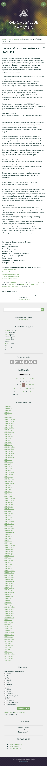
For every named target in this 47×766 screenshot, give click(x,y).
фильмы (13, 282)
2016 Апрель (8, 537)
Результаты (8, 712)
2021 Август (8, 652)
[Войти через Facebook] (21, 362)
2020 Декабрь (9, 639)
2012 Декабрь (9, 453)
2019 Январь (8, 590)
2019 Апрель (8, 596)
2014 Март (8, 485)
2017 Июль (8, 566)
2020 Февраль (9, 618)
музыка (7, 335)
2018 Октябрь (9, 584)
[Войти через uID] (12, 362)
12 (30, 385)
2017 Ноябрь (8, 575)
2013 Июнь (8, 466)
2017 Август (8, 569)
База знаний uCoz (15, 749)
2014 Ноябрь (8, 502)
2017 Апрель (8, 560)
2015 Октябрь (9, 524)
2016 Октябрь (9, 547)
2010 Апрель (8, 409)
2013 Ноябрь (8, 477)
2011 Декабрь (9, 428)
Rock (8, 676)
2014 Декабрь (9, 505)
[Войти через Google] (30, 362)
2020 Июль (8, 628)
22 (17, 391)
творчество (33, 284)
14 (14, 388)
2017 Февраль (9, 556)
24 (23, 391)
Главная (4, 39)
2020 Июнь (8, 626)
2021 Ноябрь (8, 658)
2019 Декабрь (9, 613)
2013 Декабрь (9, 479)
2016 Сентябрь (9, 545)
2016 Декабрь (9, 551)
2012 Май (7, 438)
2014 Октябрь (9, 500)
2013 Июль (8, 468)
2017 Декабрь (9, 577)
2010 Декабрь (9, 423)
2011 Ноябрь (8, 426)
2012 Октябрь (9, 449)
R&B (8, 698)
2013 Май (7, 464)
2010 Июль (8, 415)
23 (20, 391)
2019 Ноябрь (8, 611)
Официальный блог (15, 744)
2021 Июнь (8, 650)
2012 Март (8, 434)
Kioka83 (11, 284)
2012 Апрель (8, 436)
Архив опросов (19, 712)
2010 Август (8, 417)
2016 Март (8, 534)
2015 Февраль (9, 509)
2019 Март (8, 594)
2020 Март (8, 620)
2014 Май (7, 490)
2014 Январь (8, 481)
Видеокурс (24, 284)
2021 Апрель (8, 645)
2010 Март (8, 406)
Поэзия (7, 348)
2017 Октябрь (9, 573)
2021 (10, 39)
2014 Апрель (8, 487)
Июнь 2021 (23, 374)
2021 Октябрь (9, 656)
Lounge (9, 691)
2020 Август (8, 630)
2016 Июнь (8, 541)
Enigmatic (10, 693)
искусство (14, 287)
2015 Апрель (8, 513)
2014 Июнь (8, 492)
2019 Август (8, 605)
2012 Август (8, 445)
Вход (28, 299)
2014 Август (8, 496)
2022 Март (8, 660)
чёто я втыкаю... (12, 704)
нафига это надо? (12, 702)
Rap (8, 682)
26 (30, 391)
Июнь (16, 39)
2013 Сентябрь (9, 473)
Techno (9, 673)
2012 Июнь (8, 440)
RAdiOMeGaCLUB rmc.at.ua (23, 25)
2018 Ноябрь (8, 586)
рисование (6, 287)
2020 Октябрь (9, 635)
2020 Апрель (8, 622)
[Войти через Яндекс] (26, 362)
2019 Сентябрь (9, 607)
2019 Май (7, 598)
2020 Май (7, 624)
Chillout (9, 689)
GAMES (7, 343)
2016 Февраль (9, 532)
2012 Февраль (9, 432)
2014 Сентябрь (9, 498)
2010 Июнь (8, 413)
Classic (9, 680)
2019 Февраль (9, 592)
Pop (8, 678)
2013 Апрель (8, 462)
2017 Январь (8, 554)
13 (33, 385)
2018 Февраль (9, 581)
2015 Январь (8, 507)
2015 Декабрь (9, 528)
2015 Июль (8, 517)
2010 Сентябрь (9, 419)
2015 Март (8, 511)
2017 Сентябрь (9, 571)
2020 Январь (8, 615)
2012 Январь (8, 430)
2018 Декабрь (9, 588)
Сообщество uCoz (15, 746)
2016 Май (7, 539)
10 (20, 39)
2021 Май (7, 648)
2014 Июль (8, 494)
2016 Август (8, 543)
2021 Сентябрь (9, 654)
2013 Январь (8, 455)
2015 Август (8, 520)
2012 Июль (8, 443)
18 (27, 388)
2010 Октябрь (9, 421)
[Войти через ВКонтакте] (17, 362)
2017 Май (7, 562)
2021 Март (8, 643)
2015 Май (7, 515)
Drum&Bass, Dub (12, 696)
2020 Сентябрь (9, 633)
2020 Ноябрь (8, 637)
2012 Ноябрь (8, 451)
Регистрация (21, 299)
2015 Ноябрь (8, 526)
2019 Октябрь (9, 609)
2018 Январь (8, 579)
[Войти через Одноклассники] (35, 362)
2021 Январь (8, 641)
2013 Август (8, 470)
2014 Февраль (9, 483)
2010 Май (7, 411)
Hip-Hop (9, 684)
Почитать (8, 330)
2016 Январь (8, 530)
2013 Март (8, 460)
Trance (9, 687)
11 (27, 385)
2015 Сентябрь (9, 522)
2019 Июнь (8, 601)
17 (23, 388)
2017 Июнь (8, 564)
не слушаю (10, 700)
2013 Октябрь (9, 475)
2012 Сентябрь (9, 447)
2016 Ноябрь (8, 549)
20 (33, 388)
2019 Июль (8, 603)
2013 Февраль (9, 458)
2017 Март (8, 558)
